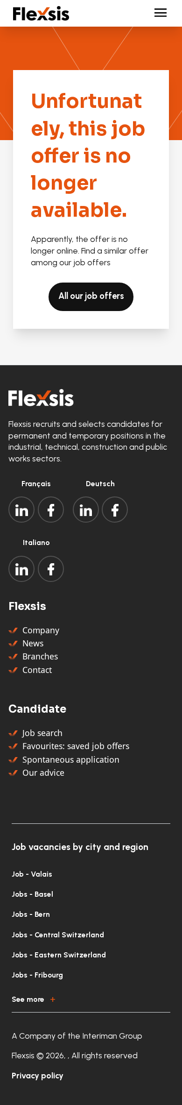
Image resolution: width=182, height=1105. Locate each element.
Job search (42, 732)
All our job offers (91, 296)
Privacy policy (37, 1075)
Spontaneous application (70, 759)
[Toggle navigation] (156, 13)
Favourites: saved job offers (75, 745)
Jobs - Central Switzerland (58, 934)
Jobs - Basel (32, 894)
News (32, 643)
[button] (91, 997)
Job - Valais (32, 874)
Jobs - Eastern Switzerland (59, 954)
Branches (40, 656)
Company (40, 630)
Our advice (43, 772)
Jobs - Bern (31, 914)
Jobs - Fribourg (37, 974)
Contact (37, 669)
